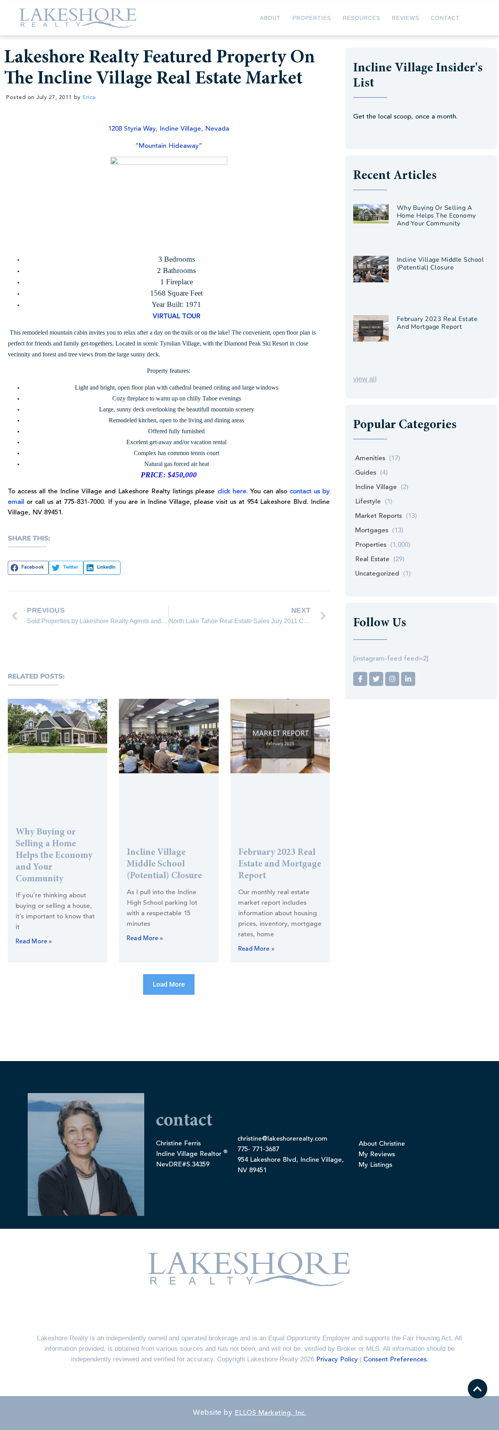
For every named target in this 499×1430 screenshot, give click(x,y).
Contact (445, 18)
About (270, 18)
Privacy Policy (337, 1359)
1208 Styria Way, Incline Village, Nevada (168, 129)
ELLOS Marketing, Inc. (270, 1413)
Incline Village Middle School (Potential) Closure (164, 864)
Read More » (34, 942)
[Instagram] (392, 679)
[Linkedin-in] (408, 679)
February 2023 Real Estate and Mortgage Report (279, 864)
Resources (361, 18)
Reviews (405, 18)
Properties (311, 18)
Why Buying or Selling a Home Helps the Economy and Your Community (54, 856)
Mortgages (371, 530)
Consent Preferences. (395, 1359)
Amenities (370, 458)
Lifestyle (368, 501)
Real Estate (372, 559)
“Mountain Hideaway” (168, 146)
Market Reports (378, 516)
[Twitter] (376, 679)
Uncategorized (377, 574)
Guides (365, 473)
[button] (28, 568)
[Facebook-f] (360, 679)
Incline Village (376, 487)
